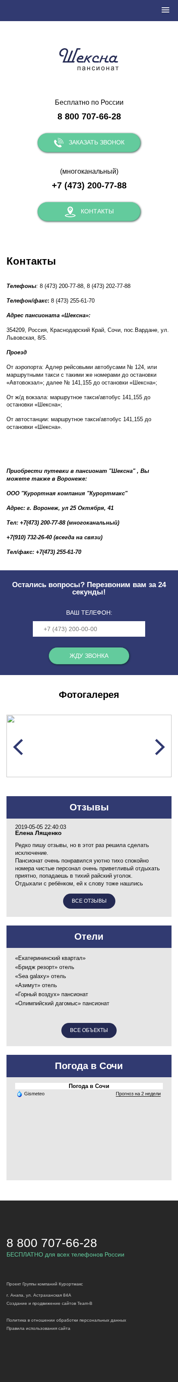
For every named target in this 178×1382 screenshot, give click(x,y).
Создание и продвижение (33, 1303)
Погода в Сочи (89, 1086)
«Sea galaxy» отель (40, 976)
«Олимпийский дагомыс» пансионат (62, 1003)
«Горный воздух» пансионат (51, 994)
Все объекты (89, 1030)
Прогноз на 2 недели (138, 1093)
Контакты (97, 211)
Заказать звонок (96, 142)
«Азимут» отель (36, 985)
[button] (165, 10)
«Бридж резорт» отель (44, 967)
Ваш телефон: (89, 613)
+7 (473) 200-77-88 (89, 185)
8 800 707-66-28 (89, 116)
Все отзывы (89, 901)
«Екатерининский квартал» (50, 958)
